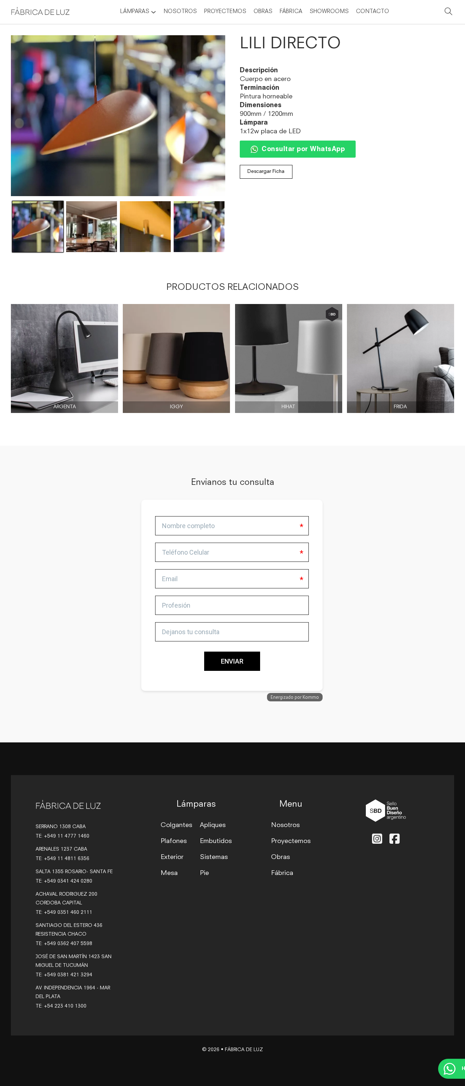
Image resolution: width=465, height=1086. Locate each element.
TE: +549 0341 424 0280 (64, 881)
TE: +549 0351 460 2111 (64, 912)
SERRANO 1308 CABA (61, 826)
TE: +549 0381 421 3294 (64, 975)
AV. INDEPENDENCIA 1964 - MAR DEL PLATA (73, 992)
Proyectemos (225, 12)
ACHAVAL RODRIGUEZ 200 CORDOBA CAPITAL (66, 898)
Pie (204, 873)
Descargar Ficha (265, 171)
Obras (263, 12)
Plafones (174, 841)
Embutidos (216, 841)
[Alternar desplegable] (153, 12)
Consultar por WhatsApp (303, 149)
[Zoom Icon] (118, 115)
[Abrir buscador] (448, 12)
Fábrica (291, 12)
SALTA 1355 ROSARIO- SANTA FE (74, 872)
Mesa (169, 873)
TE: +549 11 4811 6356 (62, 858)
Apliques (213, 825)
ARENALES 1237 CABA (61, 849)
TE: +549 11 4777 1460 (62, 836)
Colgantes (176, 825)
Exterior (172, 857)
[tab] (143, 611)
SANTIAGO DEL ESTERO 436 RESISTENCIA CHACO (69, 930)
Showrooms (329, 12)
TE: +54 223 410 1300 (61, 1006)
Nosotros (180, 12)
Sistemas (214, 857)
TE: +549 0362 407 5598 (64, 943)
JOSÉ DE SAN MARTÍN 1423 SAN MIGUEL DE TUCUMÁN (74, 961)
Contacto (372, 12)
